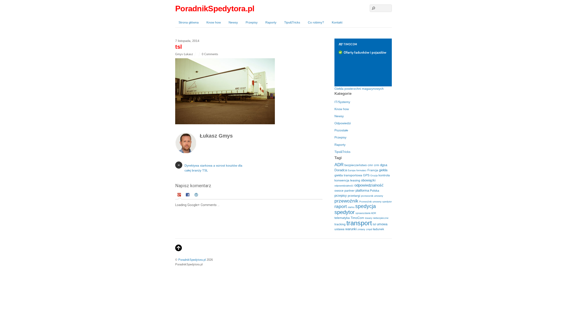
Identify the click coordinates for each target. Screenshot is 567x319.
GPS (366, 175)
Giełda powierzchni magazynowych (359, 88)
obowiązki (368, 180)
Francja (372, 170)
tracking (340, 224)
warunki (351, 229)
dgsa (383, 165)
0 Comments (210, 54)
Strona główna (189, 22)
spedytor (344, 212)
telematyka (342, 218)
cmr (370, 165)
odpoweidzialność (343, 185)
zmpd (369, 229)
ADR (339, 164)
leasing (355, 180)
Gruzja (374, 175)
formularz (361, 170)
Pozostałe (341, 130)
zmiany (361, 229)
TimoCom (357, 218)
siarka (351, 207)
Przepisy (252, 22)
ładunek (378, 229)
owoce (339, 190)
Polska (374, 190)
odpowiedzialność (369, 185)
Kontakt (337, 22)
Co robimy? (316, 22)
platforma (362, 190)
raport (340, 206)
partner (349, 190)
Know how (213, 22)
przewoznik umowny (372, 196)
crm (376, 165)
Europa (351, 170)
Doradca (340, 170)
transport (359, 223)
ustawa (339, 229)
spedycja (365, 206)
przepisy (340, 195)
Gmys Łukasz (184, 54)
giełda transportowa (348, 175)
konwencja (341, 180)
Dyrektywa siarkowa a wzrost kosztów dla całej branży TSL (210, 167)
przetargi (354, 195)
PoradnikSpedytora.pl (192, 259)
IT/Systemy (342, 102)
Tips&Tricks (292, 22)
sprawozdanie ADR (365, 213)
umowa (382, 224)
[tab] (180, 195)
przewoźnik (346, 200)
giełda (383, 170)
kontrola (384, 175)
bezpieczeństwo (355, 165)
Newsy (233, 22)
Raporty (270, 22)
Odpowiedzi (342, 123)
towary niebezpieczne (376, 218)
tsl (374, 224)
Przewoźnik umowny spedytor (375, 201)
